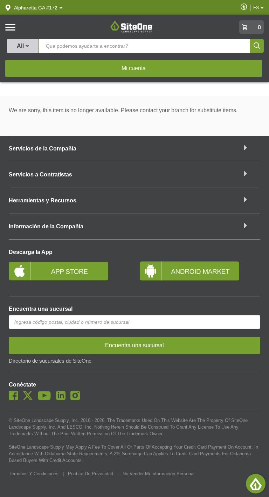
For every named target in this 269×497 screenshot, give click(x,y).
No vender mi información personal (158, 473)
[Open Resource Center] (255, 483)
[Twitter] (29, 398)
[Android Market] (200, 273)
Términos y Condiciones (33, 473)
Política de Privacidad (90, 473)
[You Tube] (46, 398)
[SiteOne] (132, 31)
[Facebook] (15, 398)
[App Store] (69, 273)
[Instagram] (76, 398)
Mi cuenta (134, 68)
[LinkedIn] (62, 398)
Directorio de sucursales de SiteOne (50, 361)
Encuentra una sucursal (41, 309)
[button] (35, 8)
